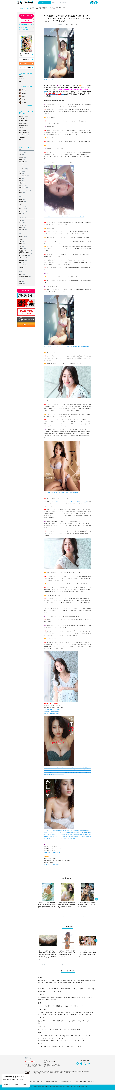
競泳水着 (22, 157)
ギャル (22, 192)
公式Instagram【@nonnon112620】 (52, 711)
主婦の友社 (88, 980)
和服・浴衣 (23, 162)
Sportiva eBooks (23, 123)
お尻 (22, 173)
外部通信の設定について (64, 1081)
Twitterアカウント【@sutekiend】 (52, 864)
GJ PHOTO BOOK (23, 120)
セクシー (23, 211)
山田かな (72, 501)
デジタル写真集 (24, 59)
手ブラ (22, 274)
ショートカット (24, 176)
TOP (18, 8)
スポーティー (23, 187)
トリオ (22, 222)
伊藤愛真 (57, 501)
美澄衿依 (65, 501)
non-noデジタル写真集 (90, 989)
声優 (22, 246)
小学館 (93, 980)
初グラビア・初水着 (25, 276)
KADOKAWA (55, 980)
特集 (20, 81)
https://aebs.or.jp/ (36, 1073)
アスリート (23, 265)
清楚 (22, 213)
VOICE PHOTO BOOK (24, 132)
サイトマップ (91, 1081)
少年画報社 (41, 982)
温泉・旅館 (23, 229)
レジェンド (23, 260)
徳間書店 (51, 982)
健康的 (22, 183)
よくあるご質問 (24, 29)
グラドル (23, 236)
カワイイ (23, 208)
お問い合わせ (83, 1081)
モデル (22, 243)
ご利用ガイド (24, 27)
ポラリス (21, 139)
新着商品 (21, 76)
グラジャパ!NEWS (25, 8)
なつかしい (23, 206)
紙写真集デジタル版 (23, 125)
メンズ (22, 279)
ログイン (26, 20)
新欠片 (56, 982)
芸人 (21, 262)
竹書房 (46, 982)
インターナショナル (25, 190)
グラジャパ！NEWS (25, 67)
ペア (21, 220)
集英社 (82, 980)
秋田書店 (40, 980)
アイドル (23, 239)
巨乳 (22, 171)
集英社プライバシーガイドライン (35, 1081)
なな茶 (85, 501)
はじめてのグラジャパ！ (27, 24)
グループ (22, 225)
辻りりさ (79, 501)
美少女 (22, 199)
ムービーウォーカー (77, 982)
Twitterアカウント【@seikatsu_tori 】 (52, 852)
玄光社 (74, 980)
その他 (22, 283)
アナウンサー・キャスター (26, 253)
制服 (22, 154)
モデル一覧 (29, 105)
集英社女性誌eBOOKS (44, 991)
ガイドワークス (48, 980)
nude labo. (21, 142)
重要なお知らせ (26, 290)
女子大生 (22, 248)
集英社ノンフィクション (57, 991)
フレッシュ (23, 185)
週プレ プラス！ (24, 63)
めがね (22, 159)
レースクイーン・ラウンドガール (26, 251)
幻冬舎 (78, 980)
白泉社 (60, 982)
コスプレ (23, 152)
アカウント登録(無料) (26, 15)
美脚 (22, 178)
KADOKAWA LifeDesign (66, 980)
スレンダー (23, 168)
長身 (22, 180)
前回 (45, 92)
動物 (21, 281)
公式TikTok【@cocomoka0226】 (51, 713)
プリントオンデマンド (24, 135)
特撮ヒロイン (23, 257)
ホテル (22, 227)
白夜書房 (65, 982)
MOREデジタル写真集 (77, 989)
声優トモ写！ (22, 137)
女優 (22, 241)
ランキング (21, 79)
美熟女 (22, 204)
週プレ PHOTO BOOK (24, 116)
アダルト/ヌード (22, 267)
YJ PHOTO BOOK (23, 118)
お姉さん (23, 201)
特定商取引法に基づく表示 (51, 1081)
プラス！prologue (23, 127)
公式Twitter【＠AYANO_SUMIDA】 (52, 709)
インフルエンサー (25, 255)
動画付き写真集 (22, 130)
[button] (96, 899)
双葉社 (69, 982)
